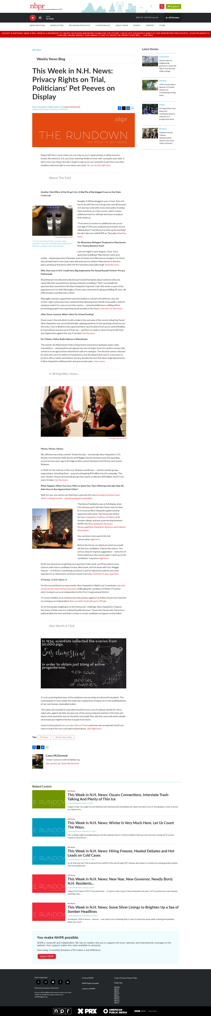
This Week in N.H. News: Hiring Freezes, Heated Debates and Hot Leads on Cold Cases (121, 853)
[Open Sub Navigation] (47, 25)
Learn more (99, 361)
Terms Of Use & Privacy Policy (125, 978)
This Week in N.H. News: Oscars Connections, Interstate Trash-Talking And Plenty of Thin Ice (118, 796)
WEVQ (117, 1001)
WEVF (116, 991)
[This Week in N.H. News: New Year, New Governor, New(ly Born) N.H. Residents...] (48, 883)
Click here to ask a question (105, 573)
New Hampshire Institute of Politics (98, 517)
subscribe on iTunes (78, 725)
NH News (36, 49)
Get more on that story (111, 308)
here (63, 725)
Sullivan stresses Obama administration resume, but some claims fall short (166, 137)
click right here (94, 728)
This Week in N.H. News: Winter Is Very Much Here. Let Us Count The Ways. (121, 825)
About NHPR (122, 25)
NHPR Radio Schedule (90, 983)
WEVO (117, 999)
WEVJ (116, 995)
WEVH (116, 993)
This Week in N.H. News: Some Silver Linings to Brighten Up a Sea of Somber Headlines (123, 909)
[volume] (40, 17)
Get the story (88, 333)
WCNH (117, 987)
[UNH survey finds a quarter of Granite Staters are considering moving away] (150, 85)
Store (162, 25)
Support (174, 6)
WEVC (116, 989)
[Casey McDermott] (37, 761)
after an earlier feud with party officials (87, 601)
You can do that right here (99, 165)
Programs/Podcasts (79, 25)
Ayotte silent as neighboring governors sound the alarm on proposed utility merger (167, 65)
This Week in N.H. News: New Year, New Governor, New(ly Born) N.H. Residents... (120, 881)
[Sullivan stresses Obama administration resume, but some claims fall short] (150, 133)
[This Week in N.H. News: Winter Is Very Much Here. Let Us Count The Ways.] (48, 827)
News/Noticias (37, 25)
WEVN (116, 997)
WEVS (116, 1003)
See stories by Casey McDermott (62, 763)
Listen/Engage (102, 25)
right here (95, 539)
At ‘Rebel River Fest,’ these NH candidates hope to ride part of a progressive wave (167, 113)
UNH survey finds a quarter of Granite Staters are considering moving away (167, 89)
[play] (33, 17)
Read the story (112, 264)
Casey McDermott (71, 106)
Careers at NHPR (88, 989)
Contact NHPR (87, 978)
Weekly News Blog (51, 58)
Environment (164, 56)
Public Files (118, 983)
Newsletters (57, 25)
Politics (162, 105)
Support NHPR (46, 956)
